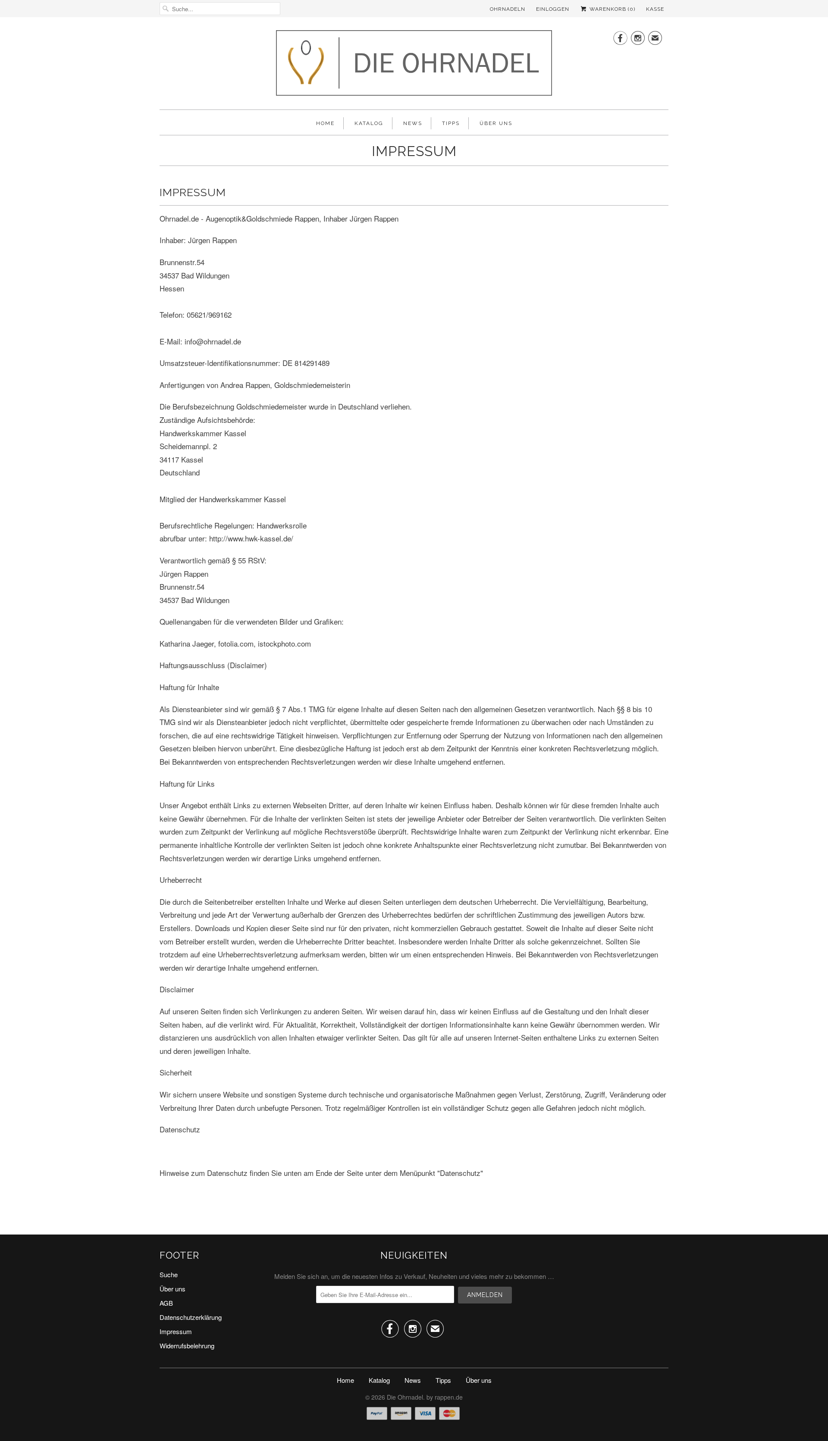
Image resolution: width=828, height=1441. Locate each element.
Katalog (368, 123)
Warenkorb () (611, 9)
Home (325, 123)
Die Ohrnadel (405, 1397)
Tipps (451, 123)
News (412, 123)
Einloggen (552, 9)
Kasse (655, 9)
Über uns (496, 123)
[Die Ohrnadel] (414, 65)
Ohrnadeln (507, 9)
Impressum (176, 1331)
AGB (166, 1302)
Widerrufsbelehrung (187, 1345)
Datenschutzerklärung (191, 1317)
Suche (169, 1274)
